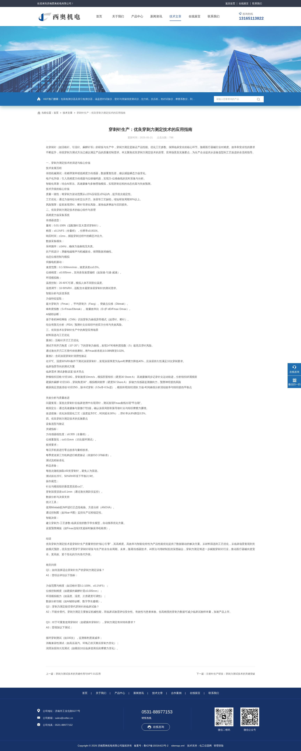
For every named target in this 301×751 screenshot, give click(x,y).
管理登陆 (218, 745)
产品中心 (137, 16)
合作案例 (176, 692)
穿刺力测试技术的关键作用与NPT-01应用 (78, 673)
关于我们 (118, 16)
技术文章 (175, 16)
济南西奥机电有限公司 (59, 3)
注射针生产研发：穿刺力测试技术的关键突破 (230, 673)
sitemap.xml (177, 745)
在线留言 (244, 3)
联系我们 (257, 3)
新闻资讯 (156, 16)
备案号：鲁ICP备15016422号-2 (151, 745)
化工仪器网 (205, 745)
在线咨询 (158, 726)
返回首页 (230, 3)
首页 (99, 16)
